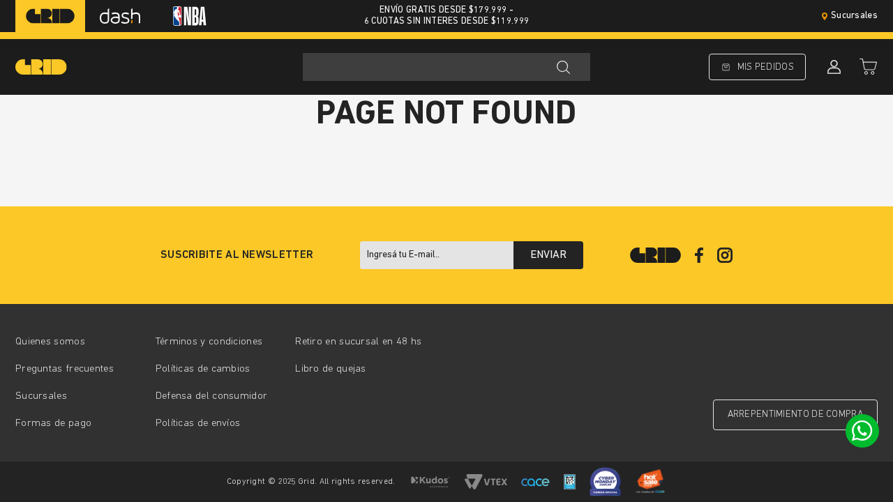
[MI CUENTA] (832, 67)
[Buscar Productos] (563, 67)
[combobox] (446, 67)
